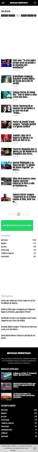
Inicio (2, 8)
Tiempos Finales (7, 253)
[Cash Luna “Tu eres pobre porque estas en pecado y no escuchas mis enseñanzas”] (6, 63)
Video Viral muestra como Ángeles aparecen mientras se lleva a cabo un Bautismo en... (24, 182)
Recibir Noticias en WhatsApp (17, 225)
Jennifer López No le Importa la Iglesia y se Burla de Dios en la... (23, 138)
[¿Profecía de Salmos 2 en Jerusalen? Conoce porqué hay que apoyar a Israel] (6, 396)
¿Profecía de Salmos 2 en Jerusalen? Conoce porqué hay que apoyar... (23, 395)
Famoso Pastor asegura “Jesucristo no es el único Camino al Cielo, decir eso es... (24, 198)
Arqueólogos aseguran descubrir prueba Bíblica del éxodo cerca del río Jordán (24, 80)
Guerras (11, 15)
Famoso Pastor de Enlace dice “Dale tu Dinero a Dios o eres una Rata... (25, 94)
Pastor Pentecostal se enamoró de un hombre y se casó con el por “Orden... (24, 109)
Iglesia (8, 8)
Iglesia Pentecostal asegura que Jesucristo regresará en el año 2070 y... (24, 385)
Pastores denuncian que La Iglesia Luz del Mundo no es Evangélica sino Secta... (25, 151)
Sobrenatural (6, 430)
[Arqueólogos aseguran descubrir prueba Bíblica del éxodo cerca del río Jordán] (6, 79)
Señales (4, 433)
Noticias (30, 15)
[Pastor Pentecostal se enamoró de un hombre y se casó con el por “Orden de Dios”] (6, 108)
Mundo (24, 15)
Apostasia (4, 15)
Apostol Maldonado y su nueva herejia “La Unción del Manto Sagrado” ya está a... (24, 166)
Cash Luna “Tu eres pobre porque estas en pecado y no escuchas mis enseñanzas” (24, 64)
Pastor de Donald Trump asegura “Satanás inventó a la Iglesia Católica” (24, 124)
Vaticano (4, 436)
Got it (20, 450)
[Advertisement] (19, 37)
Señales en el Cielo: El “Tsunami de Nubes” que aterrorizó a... (25, 374)
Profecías (5, 257)
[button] (35, 3)
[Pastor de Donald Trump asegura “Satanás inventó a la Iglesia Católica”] (6, 124)
